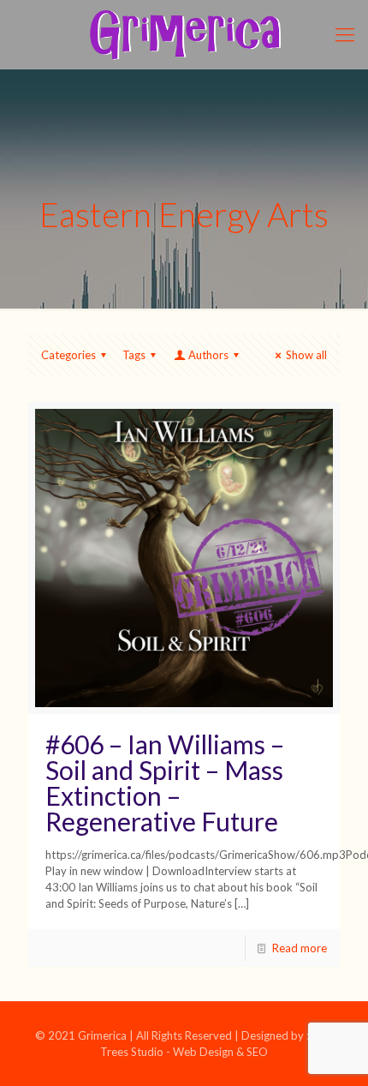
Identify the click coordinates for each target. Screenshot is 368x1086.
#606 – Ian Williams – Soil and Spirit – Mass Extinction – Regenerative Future (164, 783)
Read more (299, 948)
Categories (68, 355)
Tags (133, 355)
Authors (208, 355)
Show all (306, 355)
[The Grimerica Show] (184, 34)
